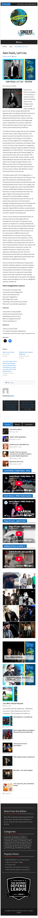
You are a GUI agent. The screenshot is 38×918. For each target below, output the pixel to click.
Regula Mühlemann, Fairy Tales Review (17, 860)
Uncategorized (19, 847)
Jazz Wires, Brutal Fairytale (13, 703)
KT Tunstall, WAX (10, 865)
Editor (15, 56)
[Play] (5, 491)
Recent (17, 424)
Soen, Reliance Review (14, 657)
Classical (7, 841)
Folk (29, 841)
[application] (19, 483)
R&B (23, 844)
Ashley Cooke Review (23, 4)
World (28, 847)
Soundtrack (8, 847)
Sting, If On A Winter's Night (14, 862)
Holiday (7, 844)
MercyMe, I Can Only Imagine (23, 770)
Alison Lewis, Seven (8, 352)
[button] (12, 98)
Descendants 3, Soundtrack (22, 717)
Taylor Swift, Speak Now (17, 437)
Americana (8, 837)
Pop (8, 382)
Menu (20, 42)
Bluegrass (17, 837)
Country (15, 841)
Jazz (12, 382)
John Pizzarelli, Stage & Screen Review (17, 869)
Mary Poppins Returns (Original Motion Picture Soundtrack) (23, 731)
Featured (23, 841)
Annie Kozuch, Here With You (19, 444)
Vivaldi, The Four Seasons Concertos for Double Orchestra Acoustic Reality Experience (20, 454)
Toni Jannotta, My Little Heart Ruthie (23, 784)
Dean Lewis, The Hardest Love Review (17, 867)
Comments (29, 424)
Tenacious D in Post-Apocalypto (20, 744)
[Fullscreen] (33, 491)
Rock (28, 844)
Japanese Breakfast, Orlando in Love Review (18, 679)
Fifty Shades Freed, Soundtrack (24, 757)
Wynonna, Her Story (16, 461)
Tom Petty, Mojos (15, 429)
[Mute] (30, 491)
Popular (7, 424)
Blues (24, 837)
